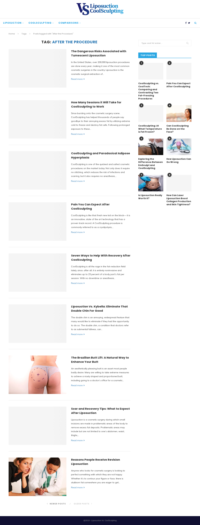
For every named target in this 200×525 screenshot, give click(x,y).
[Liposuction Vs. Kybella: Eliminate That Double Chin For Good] (37, 323)
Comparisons (68, 22)
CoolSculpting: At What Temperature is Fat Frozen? (150, 128)
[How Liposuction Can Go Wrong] (178, 147)
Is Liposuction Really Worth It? (150, 197)
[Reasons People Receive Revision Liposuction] (37, 477)
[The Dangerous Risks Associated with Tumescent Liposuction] (37, 68)
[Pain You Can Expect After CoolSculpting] (37, 221)
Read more (77, 79)
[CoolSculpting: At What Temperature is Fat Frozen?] (150, 113)
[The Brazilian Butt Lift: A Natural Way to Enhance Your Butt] (37, 374)
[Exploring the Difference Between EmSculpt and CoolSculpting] (150, 147)
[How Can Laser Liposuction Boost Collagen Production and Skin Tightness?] (178, 183)
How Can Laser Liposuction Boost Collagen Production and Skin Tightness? (178, 200)
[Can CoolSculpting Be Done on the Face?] (178, 113)
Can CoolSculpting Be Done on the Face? (177, 128)
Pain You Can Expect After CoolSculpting (178, 85)
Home (12, 33)
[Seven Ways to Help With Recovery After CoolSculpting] (37, 272)
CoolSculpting (40, 22)
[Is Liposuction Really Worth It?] (150, 183)
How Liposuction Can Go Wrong (178, 161)
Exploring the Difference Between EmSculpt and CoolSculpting (150, 164)
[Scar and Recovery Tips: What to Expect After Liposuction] (37, 426)
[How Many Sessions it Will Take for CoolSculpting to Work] (37, 119)
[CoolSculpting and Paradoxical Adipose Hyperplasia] (37, 170)
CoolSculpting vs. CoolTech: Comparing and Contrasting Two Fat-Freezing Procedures (148, 91)
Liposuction (12, 22)
